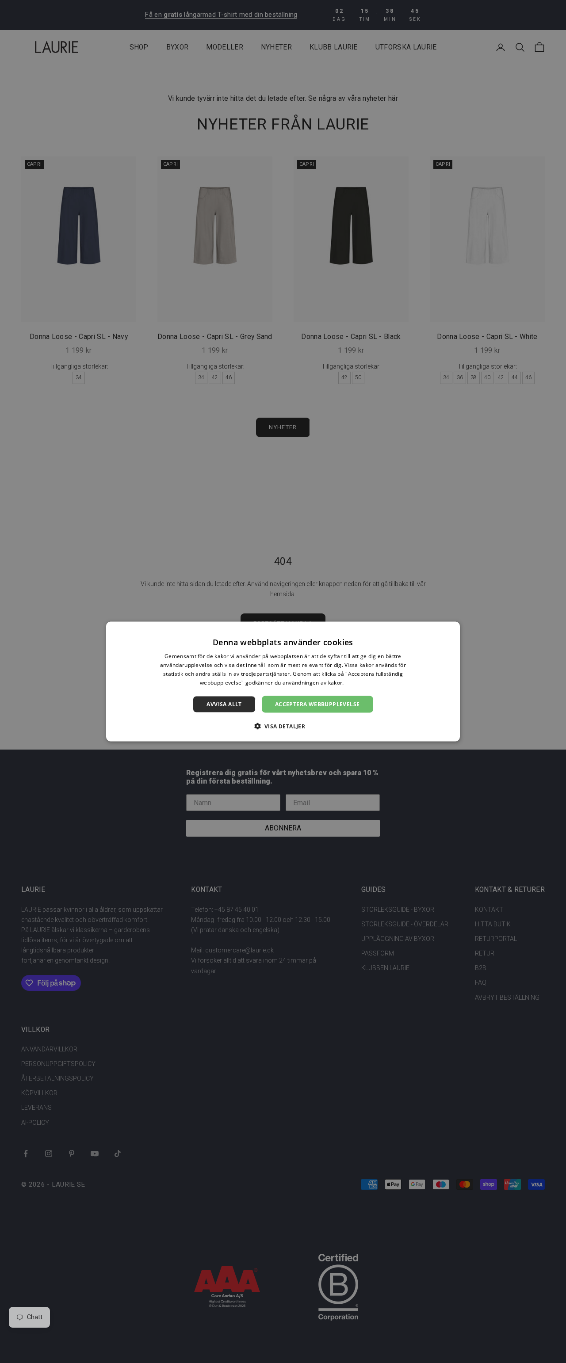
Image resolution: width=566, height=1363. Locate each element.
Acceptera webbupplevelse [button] (317, 704)
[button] (283, 725)
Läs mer (355, 682)
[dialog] (283, 682)
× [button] (450, 631)
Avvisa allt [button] (224, 704)
